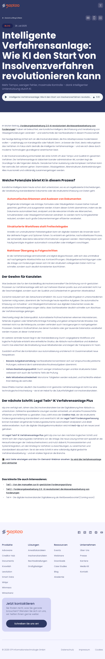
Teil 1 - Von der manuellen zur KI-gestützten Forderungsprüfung (38, 484)
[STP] (10, 6)
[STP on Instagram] (96, 532)
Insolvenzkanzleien (37, 555)
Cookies (99, 649)
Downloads (59, 560)
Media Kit (84, 566)
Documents (8, 560)
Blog (56, 571)
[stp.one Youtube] (101, 532)
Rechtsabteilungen (37, 560)
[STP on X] (84, 532)
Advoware (7, 550)
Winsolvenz (7, 592)
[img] (94, 97)
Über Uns (84, 550)
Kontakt (84, 571)
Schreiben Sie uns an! (26, 623)
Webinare (59, 555)
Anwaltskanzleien (37, 550)
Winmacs (6, 587)
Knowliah (6, 566)
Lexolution (7, 571)
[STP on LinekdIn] (90, 532)
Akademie (59, 576)
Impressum (84, 649)
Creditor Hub (8, 555)
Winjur (5, 582)
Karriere (84, 560)
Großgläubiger (35, 566)
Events (57, 550)
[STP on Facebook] (79, 532)
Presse (83, 555)
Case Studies (60, 566)
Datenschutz (67, 649)
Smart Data (8, 576)
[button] (5, 97)
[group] (52, 97)
